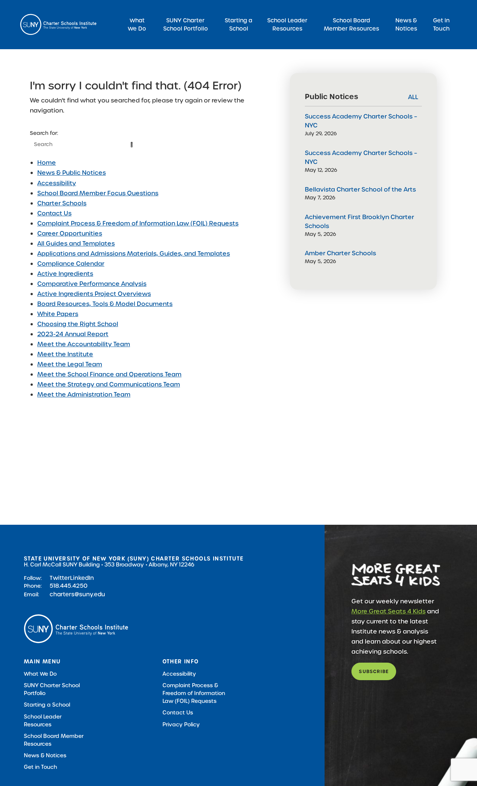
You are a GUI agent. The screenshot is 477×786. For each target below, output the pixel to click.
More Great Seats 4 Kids (388, 611)
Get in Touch (441, 24)
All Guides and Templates (76, 243)
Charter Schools (61, 203)
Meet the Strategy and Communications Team (108, 384)
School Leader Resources (287, 24)
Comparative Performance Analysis (91, 284)
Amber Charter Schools (340, 253)
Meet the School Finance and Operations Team (109, 374)
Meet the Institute (65, 354)
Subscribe (374, 671)
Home (46, 162)
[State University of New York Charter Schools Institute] (58, 24)
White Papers (57, 314)
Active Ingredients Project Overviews (94, 294)
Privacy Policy (181, 724)
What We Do (137, 24)
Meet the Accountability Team (83, 344)
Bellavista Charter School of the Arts (360, 189)
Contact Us (54, 213)
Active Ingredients (65, 273)
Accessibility (56, 183)
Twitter (60, 578)
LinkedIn (82, 578)
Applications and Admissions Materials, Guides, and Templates (133, 253)
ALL (413, 97)
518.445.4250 (69, 586)
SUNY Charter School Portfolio (185, 24)
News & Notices (406, 24)
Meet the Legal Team (69, 364)
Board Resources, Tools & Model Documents (105, 304)
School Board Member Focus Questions (97, 193)
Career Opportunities (69, 233)
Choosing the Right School (77, 324)
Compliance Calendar (70, 263)
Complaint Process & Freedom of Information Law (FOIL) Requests (137, 223)
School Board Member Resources (351, 24)
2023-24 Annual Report (72, 334)
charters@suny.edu (77, 594)
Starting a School (238, 24)
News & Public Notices (71, 172)
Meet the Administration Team (83, 394)
